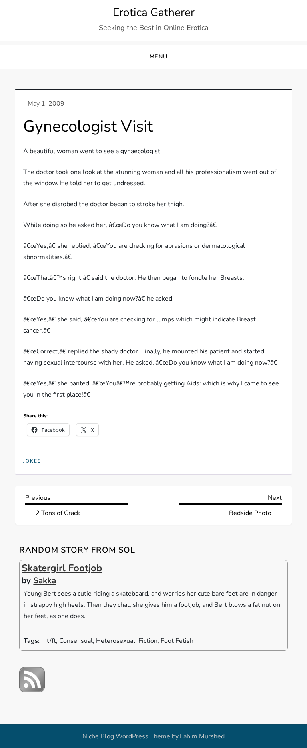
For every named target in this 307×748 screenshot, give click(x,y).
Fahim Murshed (202, 736)
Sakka (44, 580)
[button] (153, 57)
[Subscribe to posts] (32, 679)
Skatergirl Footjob (62, 568)
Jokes (32, 461)
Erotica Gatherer (154, 12)
